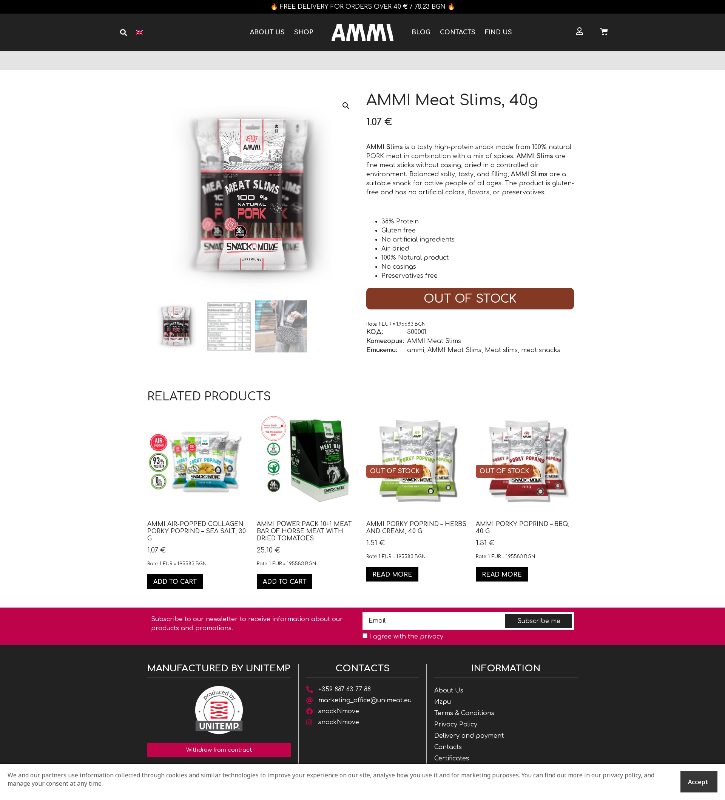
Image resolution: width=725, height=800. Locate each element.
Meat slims (501, 350)
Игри (442, 701)
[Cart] (604, 31)
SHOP (303, 32)
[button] (123, 32)
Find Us (498, 32)
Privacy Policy (455, 724)
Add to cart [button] (175, 581)
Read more (392, 574)
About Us (267, 32)
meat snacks (540, 350)
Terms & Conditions (464, 713)
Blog (421, 32)
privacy (431, 636)
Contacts (457, 32)
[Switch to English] (139, 33)
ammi (415, 350)
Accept (698, 782)
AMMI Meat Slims (434, 341)
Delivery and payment (469, 735)
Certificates (451, 758)
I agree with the (406, 636)
